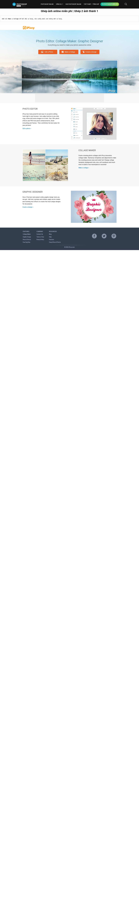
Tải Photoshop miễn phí (110, 4)
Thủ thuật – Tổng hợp (91, 4)
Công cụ (59, 4)
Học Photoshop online (73, 4)
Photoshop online (47, 4)
